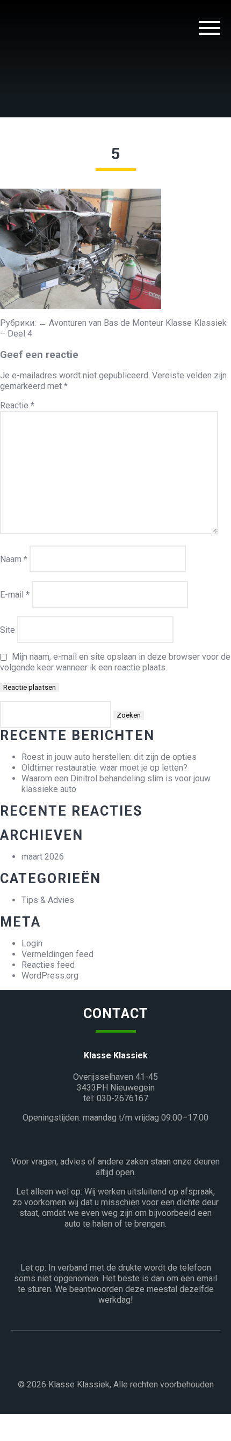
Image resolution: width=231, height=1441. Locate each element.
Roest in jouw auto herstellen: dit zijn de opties (109, 757)
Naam (13, 559)
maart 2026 (42, 857)
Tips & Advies (47, 900)
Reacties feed (48, 965)
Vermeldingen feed (57, 954)
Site (7, 630)
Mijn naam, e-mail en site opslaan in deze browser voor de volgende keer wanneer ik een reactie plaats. (115, 662)
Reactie (17, 405)
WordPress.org (49, 975)
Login (31, 943)
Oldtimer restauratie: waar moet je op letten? (104, 768)
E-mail (15, 594)
